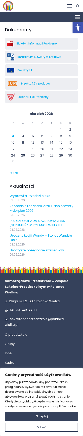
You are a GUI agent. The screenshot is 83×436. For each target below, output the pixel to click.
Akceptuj (41, 416)
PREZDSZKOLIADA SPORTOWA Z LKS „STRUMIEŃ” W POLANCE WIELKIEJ (37, 223)
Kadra (9, 362)
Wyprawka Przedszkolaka (30, 196)
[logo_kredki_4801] (8, 6)
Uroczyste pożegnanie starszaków (37, 250)
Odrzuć (41, 427)
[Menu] (69, 6)
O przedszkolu (16, 334)
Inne (8, 353)
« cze (14, 172)
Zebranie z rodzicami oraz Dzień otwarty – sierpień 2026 (41, 208)
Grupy (10, 344)
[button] (78, 27)
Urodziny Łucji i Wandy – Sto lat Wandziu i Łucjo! (41, 237)
